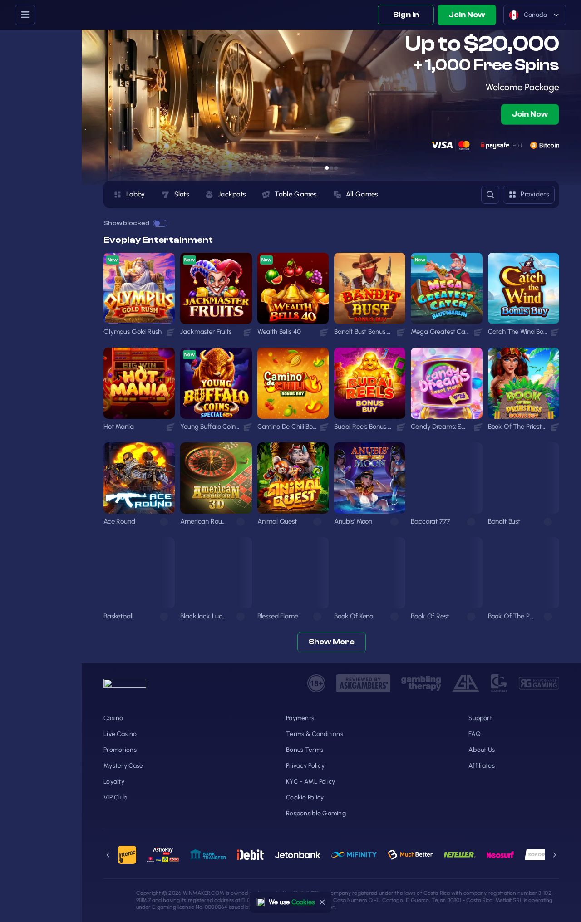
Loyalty (113, 781)
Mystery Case (123, 766)
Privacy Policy (305, 766)
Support (480, 718)
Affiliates (481, 766)
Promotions (120, 750)
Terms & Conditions (314, 734)
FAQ (474, 734)
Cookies (303, 902)
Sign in (406, 14)
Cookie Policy (305, 797)
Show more (332, 642)
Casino (113, 718)
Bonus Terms (304, 750)
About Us (481, 750)
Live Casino (120, 734)
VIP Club (115, 797)
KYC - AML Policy (310, 781)
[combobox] (534, 15)
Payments (300, 718)
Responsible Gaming (316, 813)
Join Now (466, 14)
